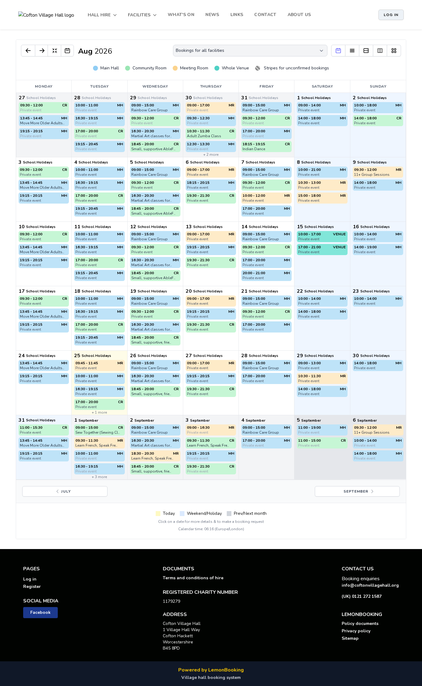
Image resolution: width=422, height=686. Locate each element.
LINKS (236, 15)
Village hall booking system (211, 677)
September (357, 491)
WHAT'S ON (181, 15)
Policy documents (360, 623)
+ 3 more (99, 476)
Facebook (40, 612)
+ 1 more (99, 412)
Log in (391, 14)
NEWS (212, 15)
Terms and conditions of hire (193, 578)
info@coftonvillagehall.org (370, 585)
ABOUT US (299, 15)
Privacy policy (356, 631)
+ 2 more (210, 154)
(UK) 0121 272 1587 (362, 596)
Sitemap (350, 638)
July (65, 491)
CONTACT (265, 15)
